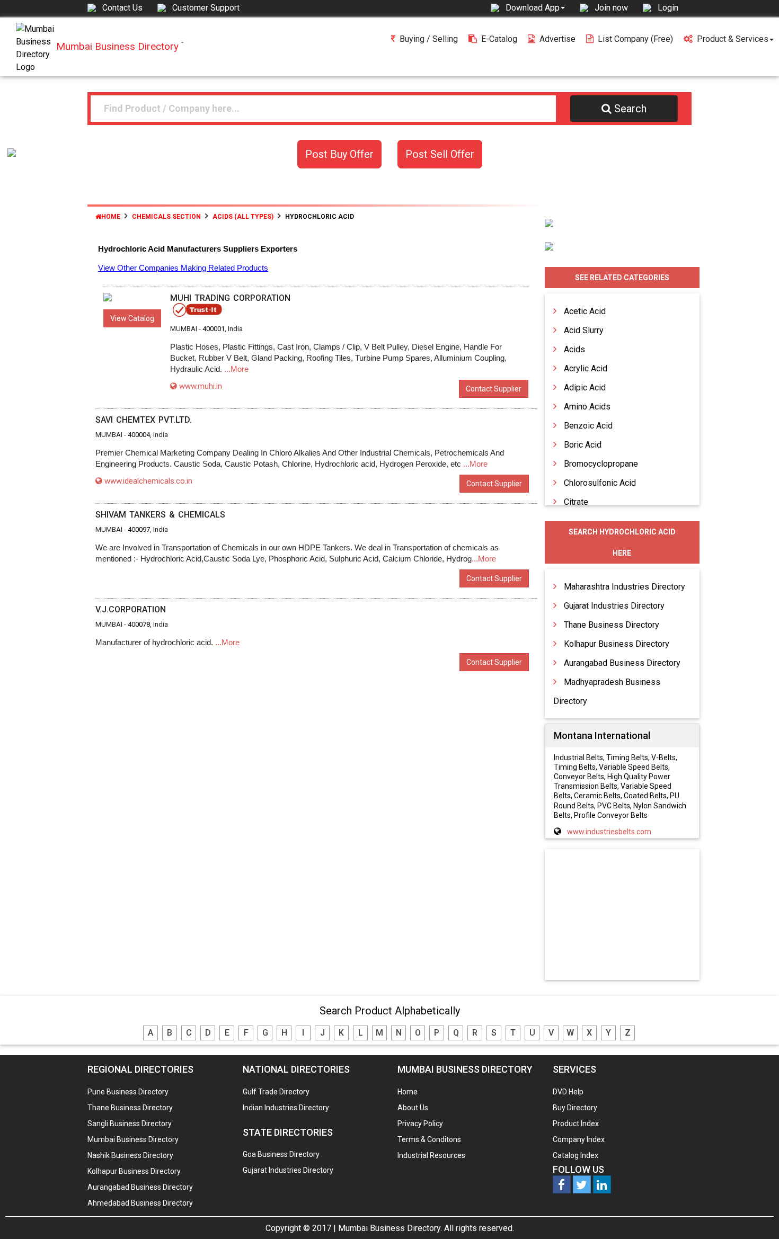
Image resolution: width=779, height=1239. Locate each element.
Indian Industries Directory (286, 1107)
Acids (574, 349)
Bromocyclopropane (601, 464)
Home (110, 216)
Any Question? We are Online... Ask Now (754, 1214)
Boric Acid (582, 445)
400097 (139, 529)
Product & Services (732, 39)
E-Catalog (499, 39)
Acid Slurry (584, 330)
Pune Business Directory (128, 1092)
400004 (139, 435)
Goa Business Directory (281, 1154)
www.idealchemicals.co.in (148, 481)
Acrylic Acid (585, 368)
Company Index (579, 1139)
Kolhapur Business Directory (616, 644)
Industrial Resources (431, 1155)
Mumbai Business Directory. (390, 1228)
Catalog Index (575, 1155)
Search (630, 108)
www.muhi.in (200, 386)
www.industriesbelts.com (609, 831)
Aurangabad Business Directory (622, 663)
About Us (412, 1107)
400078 (139, 624)
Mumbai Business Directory (133, 1139)
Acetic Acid (585, 311)
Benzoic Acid (588, 426)
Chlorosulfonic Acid (600, 483)
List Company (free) (635, 39)
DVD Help (568, 1092)
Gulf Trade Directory (276, 1092)
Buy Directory (575, 1107)
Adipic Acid (585, 387)
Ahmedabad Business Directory (140, 1203)
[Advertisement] (622, 915)
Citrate (576, 502)
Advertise (557, 39)
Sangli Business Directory (129, 1123)
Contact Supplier (493, 389)
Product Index (576, 1123)
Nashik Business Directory (130, 1155)
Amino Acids (587, 407)
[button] (535, 7)
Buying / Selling (429, 39)
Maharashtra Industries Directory (624, 587)
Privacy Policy (420, 1123)
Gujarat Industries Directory (614, 606)
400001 (213, 329)
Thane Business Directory (611, 625)
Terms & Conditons (429, 1139)
